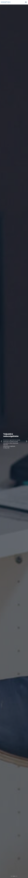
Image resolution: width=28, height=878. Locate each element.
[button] (1, 441)
